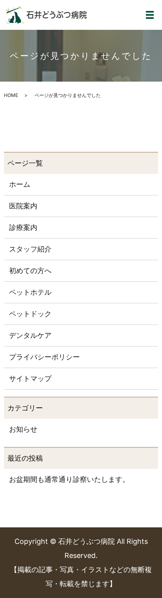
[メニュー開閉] (150, 15)
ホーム (19, 184)
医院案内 (23, 206)
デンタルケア (30, 335)
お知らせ (23, 429)
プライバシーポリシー (44, 357)
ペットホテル (30, 292)
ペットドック (30, 314)
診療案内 (23, 227)
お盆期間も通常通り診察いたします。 (69, 479)
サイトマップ (30, 378)
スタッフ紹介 (30, 249)
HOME (11, 95)
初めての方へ (30, 270)
